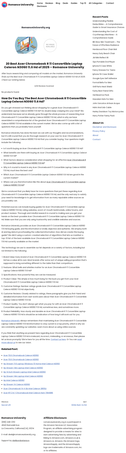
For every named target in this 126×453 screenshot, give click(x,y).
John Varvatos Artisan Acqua (106, 103)
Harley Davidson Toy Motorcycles (108, 111)
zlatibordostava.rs (20, 440)
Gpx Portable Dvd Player (104, 61)
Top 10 (83, 3)
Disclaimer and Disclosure (104, 127)
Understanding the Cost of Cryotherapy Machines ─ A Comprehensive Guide (105, 34)
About (95, 135)
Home (40, 3)
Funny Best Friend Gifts (103, 91)
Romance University (10, 320)
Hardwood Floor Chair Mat (105, 49)
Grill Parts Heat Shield (102, 86)
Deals (65, 3)
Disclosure (42, 6)
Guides (74, 3)
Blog (58, 3)
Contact (110, 3)
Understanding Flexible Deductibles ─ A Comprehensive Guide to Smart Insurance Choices (108, 24)
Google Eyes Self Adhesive (105, 78)
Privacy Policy (99, 131)
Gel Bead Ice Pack (101, 95)
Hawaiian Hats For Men (103, 99)
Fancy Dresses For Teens (104, 70)
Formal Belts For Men (102, 82)
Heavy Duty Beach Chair (104, 53)
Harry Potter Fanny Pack (103, 115)
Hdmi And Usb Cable (102, 107)
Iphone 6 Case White (102, 66)
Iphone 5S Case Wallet (103, 74)
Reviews (49, 3)
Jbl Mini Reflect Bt (101, 57)
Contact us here (58, 339)
